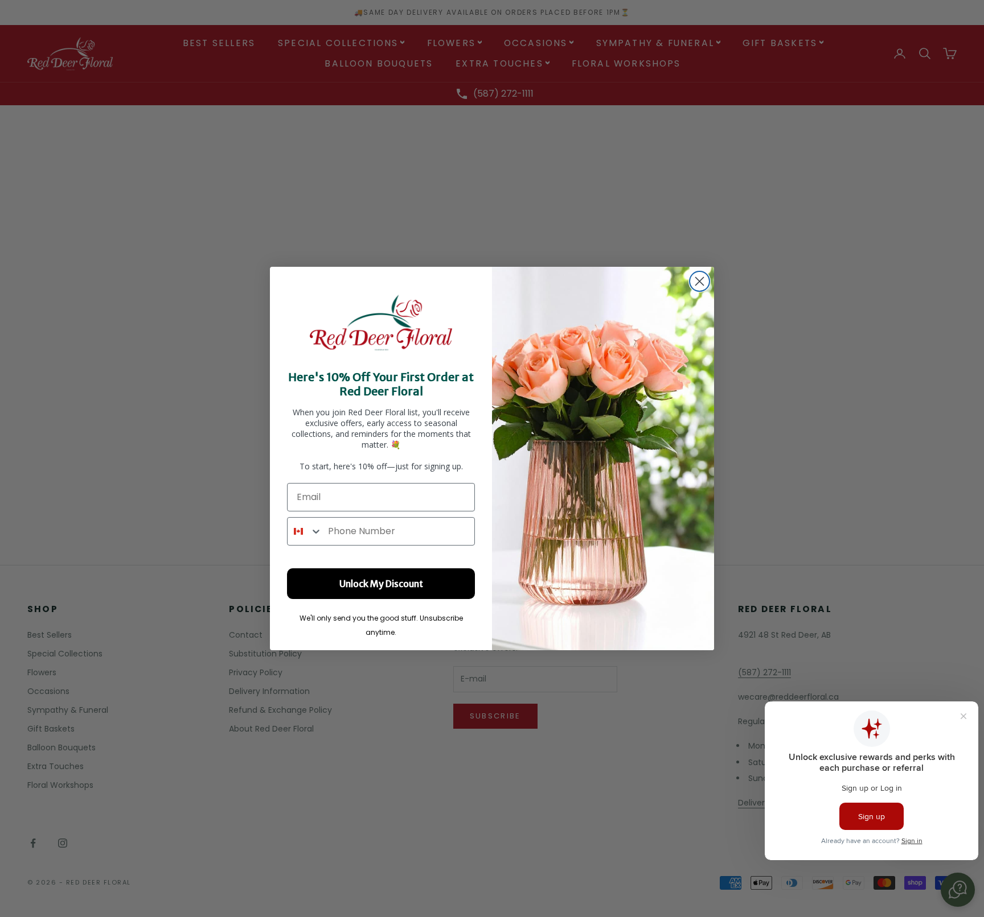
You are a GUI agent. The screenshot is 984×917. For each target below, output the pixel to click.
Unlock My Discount (381, 583)
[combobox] (305, 531)
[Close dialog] (700, 281)
